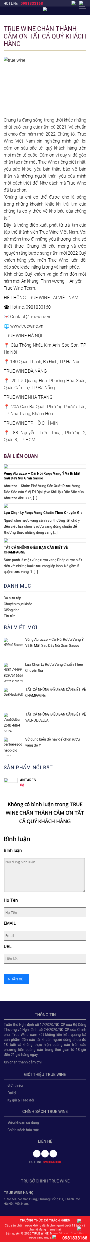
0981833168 (31, 3)
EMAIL (10, 923)
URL (8, 946)
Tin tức (10, 616)
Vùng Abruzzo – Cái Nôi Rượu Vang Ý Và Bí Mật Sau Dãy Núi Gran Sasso (42, 475)
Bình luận (13, 850)
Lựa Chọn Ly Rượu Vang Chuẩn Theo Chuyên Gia (43, 513)
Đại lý (12, 1093)
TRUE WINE (40, 1233)
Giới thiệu (15, 1085)
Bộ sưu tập (12, 598)
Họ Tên (11, 900)
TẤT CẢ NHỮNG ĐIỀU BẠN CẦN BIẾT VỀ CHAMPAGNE (36, 549)
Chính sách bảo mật (24, 1130)
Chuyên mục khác (18, 604)
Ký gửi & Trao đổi (21, 1100)
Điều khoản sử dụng (23, 1122)
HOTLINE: (45, 1162)
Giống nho (12, 610)
